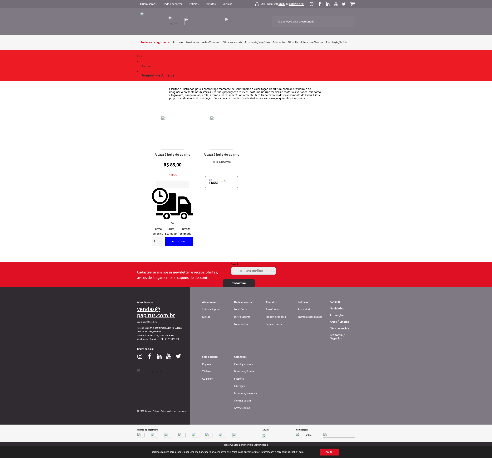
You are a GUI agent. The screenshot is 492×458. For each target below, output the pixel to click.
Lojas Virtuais (241, 324)
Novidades (192, 42)
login (281, 4)
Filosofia (293, 42)
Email (234, 264)
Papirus (206, 364)
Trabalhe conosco (276, 316)
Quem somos (148, 4)
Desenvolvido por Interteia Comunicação (246, 445)
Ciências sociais (232, 42)
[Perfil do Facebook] (321, 4)
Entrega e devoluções (310, 316)
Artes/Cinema (210, 42)
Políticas (227, 4)
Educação (279, 42)
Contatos (210, 4)
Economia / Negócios (337, 336)
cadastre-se (296, 4)
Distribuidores (242, 316)
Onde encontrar (172, 4)
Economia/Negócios (257, 42)
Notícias (194, 4)
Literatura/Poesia (312, 42)
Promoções (337, 315)
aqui (301, 452)
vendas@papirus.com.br (156, 312)
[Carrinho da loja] (352, 4)
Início (140, 56)
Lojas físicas (241, 309)
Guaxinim (207, 378)
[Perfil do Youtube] (338, 4)
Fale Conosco (273, 309)
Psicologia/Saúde (336, 42)
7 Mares (207, 371)
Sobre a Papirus (211, 309)
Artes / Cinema (339, 322)
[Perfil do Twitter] (344, 4)
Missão (206, 316)
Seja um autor (274, 324)
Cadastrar (239, 283)
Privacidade (304, 309)
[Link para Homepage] (149, 21)
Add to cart (179, 241)
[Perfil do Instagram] (313, 4)
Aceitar (329, 452)
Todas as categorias (153, 42)
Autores (178, 42)
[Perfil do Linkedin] (330, 4)
